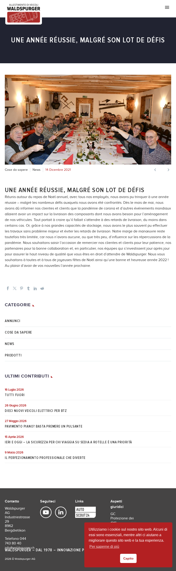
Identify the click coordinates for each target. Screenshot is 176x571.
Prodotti (13, 355)
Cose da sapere (16, 169)
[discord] (78, 513)
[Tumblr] (28, 288)
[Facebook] (8, 288)
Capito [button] (128, 558)
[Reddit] (42, 288)
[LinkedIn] (35, 288)
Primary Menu (167, 7)
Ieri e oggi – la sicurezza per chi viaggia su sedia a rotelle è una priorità (68, 442)
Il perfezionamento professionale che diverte (45, 458)
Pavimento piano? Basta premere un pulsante (43, 426)
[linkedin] (58, 513)
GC (113, 514)
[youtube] (46, 513)
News (37, 169)
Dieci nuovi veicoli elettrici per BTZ (36, 411)
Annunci (12, 321)
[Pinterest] (21, 288)
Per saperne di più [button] (104, 547)
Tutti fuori (15, 395)
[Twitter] (14, 288)
